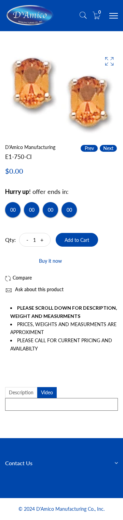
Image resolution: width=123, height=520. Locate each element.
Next (108, 148)
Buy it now (50, 261)
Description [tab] (21, 392)
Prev (89, 148)
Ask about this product (39, 289)
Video (47, 392)
